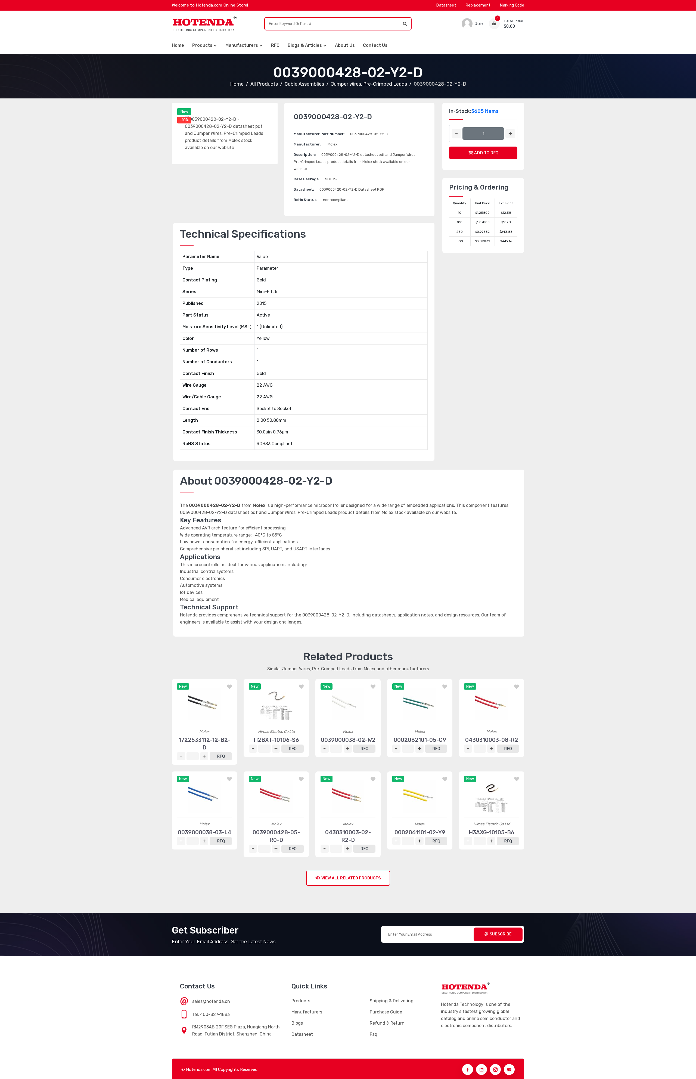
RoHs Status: (306, 200)
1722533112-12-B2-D (204, 744)
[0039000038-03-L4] (204, 796)
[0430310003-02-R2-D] (348, 796)
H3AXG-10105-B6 (491, 832)
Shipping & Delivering (392, 1000)
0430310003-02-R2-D (348, 836)
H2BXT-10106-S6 (276, 740)
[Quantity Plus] (510, 133)
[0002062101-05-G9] (419, 704)
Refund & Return (387, 1023)
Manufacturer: (307, 144)
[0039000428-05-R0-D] (276, 796)
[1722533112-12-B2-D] (204, 704)
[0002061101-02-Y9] (419, 796)
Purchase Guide (386, 1012)
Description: (305, 155)
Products (202, 45)
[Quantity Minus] (456, 133)
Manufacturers (241, 45)
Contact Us (375, 45)
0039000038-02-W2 (348, 740)
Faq (373, 1034)
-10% (184, 120)
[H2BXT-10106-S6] (276, 704)
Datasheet (446, 5)
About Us (345, 45)
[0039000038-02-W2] (348, 704)
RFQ (275, 45)
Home (178, 45)
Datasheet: (304, 189)
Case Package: (307, 179)
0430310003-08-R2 (491, 740)
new (184, 111)
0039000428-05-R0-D (276, 836)
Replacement (478, 5)
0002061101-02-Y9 (419, 832)
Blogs (297, 1023)
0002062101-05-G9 (420, 740)
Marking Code (512, 5)
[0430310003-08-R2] (491, 704)
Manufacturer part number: (319, 134)
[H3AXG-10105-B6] (491, 796)
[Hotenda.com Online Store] (204, 23)
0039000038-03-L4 (204, 832)
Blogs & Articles (305, 45)
